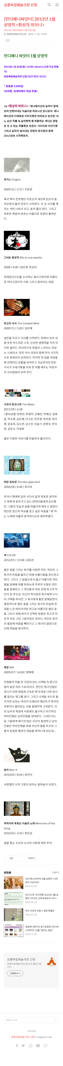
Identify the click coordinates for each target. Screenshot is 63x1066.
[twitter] (23, 1046)
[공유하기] (16, 858)
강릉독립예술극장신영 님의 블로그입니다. (24, 965)
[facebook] (17, 1046)
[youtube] (38, 1046)
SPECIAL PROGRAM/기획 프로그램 (20, 30)
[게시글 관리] (20, 858)
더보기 (55, 872)
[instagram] (30, 1046)
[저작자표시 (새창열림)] (39, 858)
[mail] (45, 1046)
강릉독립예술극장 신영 (20, 5)
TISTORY (31, 1031)
